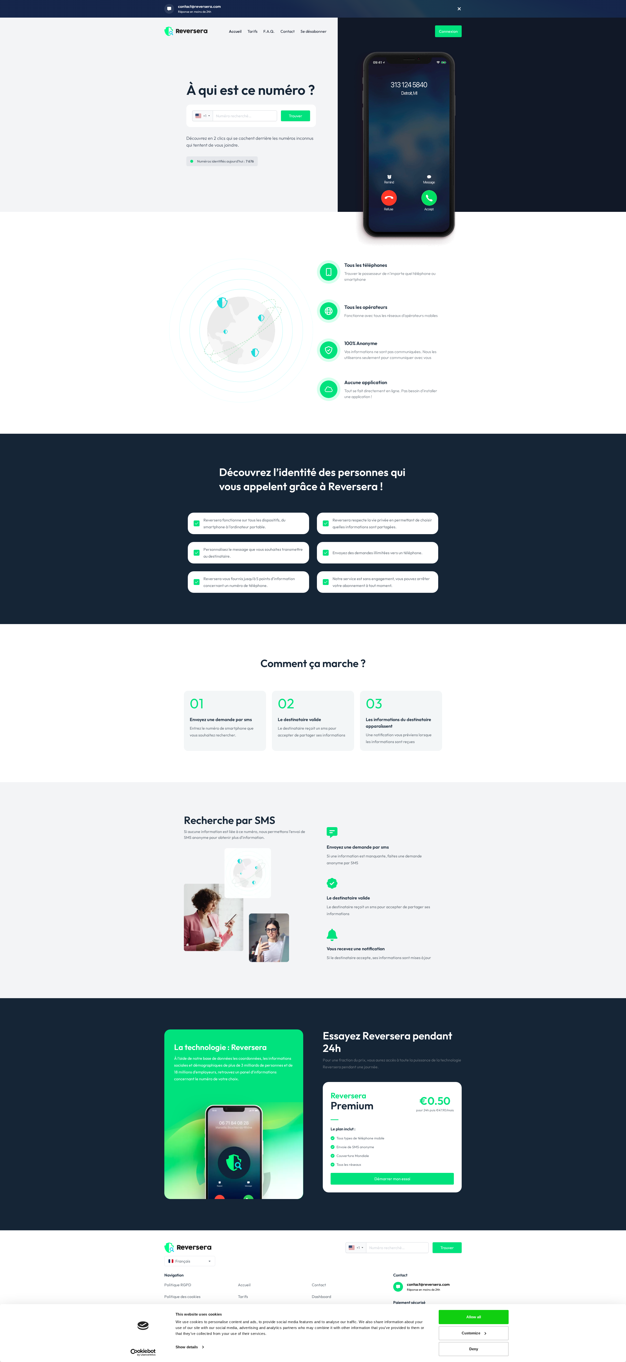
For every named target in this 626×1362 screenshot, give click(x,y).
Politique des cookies (182, 1296)
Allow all (473, 1317)
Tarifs (252, 31)
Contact (287, 31)
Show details (187, 1347)
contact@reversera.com (199, 6)
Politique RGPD (177, 1284)
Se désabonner (314, 31)
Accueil (235, 31)
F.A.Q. (269, 31)
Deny (473, 1349)
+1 (204, 116)
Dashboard (321, 1296)
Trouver (295, 115)
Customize (471, 1333)
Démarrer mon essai (392, 1178)
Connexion (448, 31)
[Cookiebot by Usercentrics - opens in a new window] (143, 1352)
